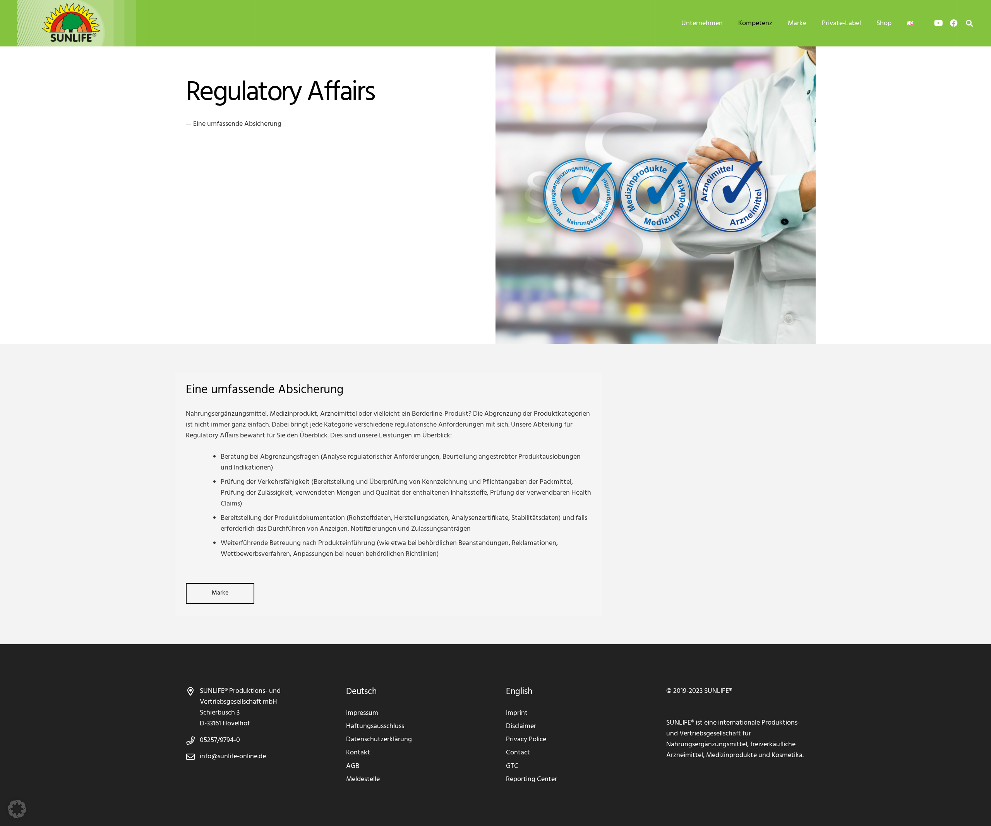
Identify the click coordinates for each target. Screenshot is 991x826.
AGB (352, 766)
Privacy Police (526, 739)
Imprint (517, 713)
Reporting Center (531, 779)
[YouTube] (938, 23)
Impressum (362, 713)
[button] (729, 23)
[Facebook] (954, 23)
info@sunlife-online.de (233, 756)
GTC (512, 766)
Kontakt (358, 752)
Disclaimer (521, 726)
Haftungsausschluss (375, 726)
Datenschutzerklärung (379, 739)
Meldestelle (363, 779)
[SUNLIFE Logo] (89, 23)
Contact (518, 752)
